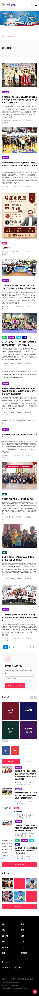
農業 (22, 930)
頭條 (4, 243)
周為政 (6, 363)
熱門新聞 (28, 761)
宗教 (4, 494)
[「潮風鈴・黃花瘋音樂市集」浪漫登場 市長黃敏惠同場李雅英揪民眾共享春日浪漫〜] (19, 896)
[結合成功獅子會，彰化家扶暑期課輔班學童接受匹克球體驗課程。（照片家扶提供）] (19, 323)
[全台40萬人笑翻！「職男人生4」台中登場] (19, 883)
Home (4, 36)
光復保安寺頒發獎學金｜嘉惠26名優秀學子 (18, 499)
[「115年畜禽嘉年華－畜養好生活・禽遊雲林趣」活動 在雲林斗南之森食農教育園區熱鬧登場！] (19, 595)
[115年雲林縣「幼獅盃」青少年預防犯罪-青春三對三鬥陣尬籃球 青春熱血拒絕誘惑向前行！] (19, 267)
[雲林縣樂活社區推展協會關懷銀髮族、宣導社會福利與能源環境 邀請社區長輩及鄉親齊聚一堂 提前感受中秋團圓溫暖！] (19, 374)
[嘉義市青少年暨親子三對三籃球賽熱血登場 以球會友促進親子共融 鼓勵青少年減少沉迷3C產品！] (19, 140)
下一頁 (32, 647)
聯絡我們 (30, 979)
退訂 (20, 685)
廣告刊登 (5, 979)
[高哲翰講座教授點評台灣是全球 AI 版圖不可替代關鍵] (31, 896)
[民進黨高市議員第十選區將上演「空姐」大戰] (31, 883)
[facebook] (6, 750)
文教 (25, 337)
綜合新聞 (5, 92)
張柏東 (6, 455)
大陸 (22, 947)
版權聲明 (16, 982)
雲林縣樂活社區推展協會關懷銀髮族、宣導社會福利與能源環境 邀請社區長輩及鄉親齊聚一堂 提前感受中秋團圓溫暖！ (19, 391)
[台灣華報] (9, 5)
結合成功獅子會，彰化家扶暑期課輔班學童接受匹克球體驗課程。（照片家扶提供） (26, 850)
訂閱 (9, 685)
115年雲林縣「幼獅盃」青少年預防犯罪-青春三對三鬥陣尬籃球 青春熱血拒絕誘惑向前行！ (26, 827)
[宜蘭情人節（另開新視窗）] (19, 18)
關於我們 (21, 979)
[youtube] (15, 750)
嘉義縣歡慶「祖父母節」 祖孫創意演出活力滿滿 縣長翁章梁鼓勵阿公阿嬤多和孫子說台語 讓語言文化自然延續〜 (19, 100)
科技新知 (5, 947)
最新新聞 (10, 761)
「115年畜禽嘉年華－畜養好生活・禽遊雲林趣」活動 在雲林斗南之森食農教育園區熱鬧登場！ (19, 617)
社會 (4, 337)
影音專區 (24, 953)
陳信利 (6, 120)
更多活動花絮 (19, 906)
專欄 (3, 953)
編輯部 (6, 252)
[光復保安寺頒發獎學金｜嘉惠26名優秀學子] (19, 476)
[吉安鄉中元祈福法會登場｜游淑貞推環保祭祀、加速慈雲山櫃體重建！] (19, 536)
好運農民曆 (6, 248)
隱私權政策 (6, 982)
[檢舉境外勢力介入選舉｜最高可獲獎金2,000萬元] (19, 422)
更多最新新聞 (19, 864)
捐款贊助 (13, 979)
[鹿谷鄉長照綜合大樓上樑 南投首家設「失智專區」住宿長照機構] (7, 896)
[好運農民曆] (19, 216)
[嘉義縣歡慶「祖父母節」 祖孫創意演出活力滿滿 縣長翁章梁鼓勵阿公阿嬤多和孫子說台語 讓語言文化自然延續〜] (19, 75)
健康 (19, 337)
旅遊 (3, 941)
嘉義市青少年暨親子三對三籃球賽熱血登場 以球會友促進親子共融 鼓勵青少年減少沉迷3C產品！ (19, 165)
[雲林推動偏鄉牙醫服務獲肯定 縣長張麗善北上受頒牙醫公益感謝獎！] (7, 883)
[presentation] (2, 27)
